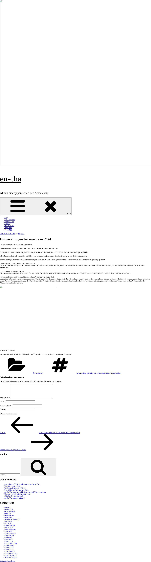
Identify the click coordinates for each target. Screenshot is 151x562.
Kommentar (5, 398)
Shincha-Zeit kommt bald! (13, 496)
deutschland (9, 511)
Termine (7, 224)
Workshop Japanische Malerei (14, 488)
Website (3, 410)
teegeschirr (9, 545)
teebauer (8, 541)
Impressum (8, 228)
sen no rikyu (9, 529)
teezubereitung (10, 555)
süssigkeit (9, 535)
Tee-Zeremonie (9, 220)
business (8, 509)
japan (78, 373)
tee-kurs (8, 537)
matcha (83, 373)
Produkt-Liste (9, 222)
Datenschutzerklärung (7, 561)
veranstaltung (116, 373)
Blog (6, 218)
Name (3, 401)
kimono (8, 521)
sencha (8, 527)
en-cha (10, 178)
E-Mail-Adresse (6, 405)
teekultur (90, 373)
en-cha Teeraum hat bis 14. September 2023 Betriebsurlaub (25, 492)
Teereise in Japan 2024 (12, 486)
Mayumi (21, 234)
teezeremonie (106, 373)
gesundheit (9, 515)
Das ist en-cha (9, 226)
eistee (7, 513)
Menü (69, 214)
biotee (7, 507)
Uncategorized (38, 373)
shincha (8, 531)
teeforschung (10, 543)
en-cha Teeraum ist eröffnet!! (14, 498)
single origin (9, 533)
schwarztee (9, 525)
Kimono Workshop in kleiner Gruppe (17, 494)
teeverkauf (97, 373)
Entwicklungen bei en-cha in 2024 (16, 490)
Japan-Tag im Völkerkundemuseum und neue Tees (22, 484)
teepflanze (9, 549)
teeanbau (8, 539)
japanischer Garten (12, 519)
